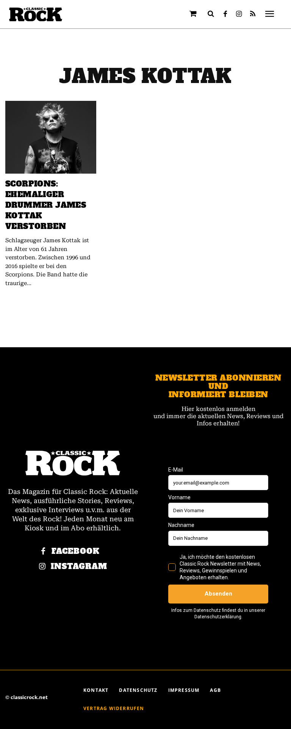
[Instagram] (239, 14)
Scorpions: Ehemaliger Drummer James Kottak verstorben (45, 205)
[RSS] (253, 14)
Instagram (79, 567)
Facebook (76, 551)
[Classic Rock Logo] (35, 15)
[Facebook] (225, 14)
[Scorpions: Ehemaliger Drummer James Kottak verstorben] (50, 137)
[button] (211, 13)
